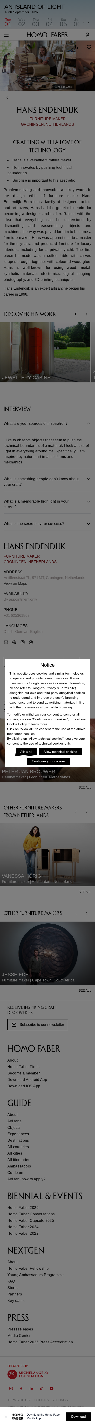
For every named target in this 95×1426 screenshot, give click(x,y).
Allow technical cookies (60, 752)
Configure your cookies (48, 761)
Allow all (26, 752)
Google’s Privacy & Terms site (53, 688)
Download (78, 1416)
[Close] (6, 1416)
